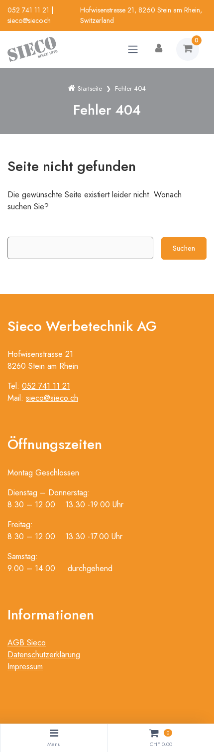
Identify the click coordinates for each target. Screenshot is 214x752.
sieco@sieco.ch (29, 20)
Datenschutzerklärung (43, 654)
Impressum (25, 666)
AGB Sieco (26, 642)
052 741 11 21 (28, 10)
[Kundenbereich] (158, 49)
